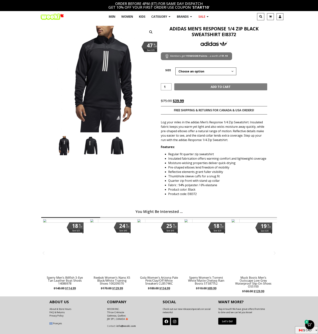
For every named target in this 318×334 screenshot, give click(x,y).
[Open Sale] (207, 16)
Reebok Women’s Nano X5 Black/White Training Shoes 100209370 (111, 281)
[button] (260, 16)
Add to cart (221, 87)
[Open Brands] (191, 16)
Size (168, 70)
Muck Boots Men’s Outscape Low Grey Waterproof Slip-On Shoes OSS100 (253, 282)
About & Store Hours (60, 309)
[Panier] (270, 16)
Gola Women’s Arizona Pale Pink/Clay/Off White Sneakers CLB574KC (159, 281)
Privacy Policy (56, 315)
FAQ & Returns (57, 312)
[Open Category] (169, 16)
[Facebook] (166, 321)
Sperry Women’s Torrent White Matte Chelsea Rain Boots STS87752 (206, 281)
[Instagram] (174, 321)
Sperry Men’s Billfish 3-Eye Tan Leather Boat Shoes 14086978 (65, 281)
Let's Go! (227, 321)
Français (57, 323)
